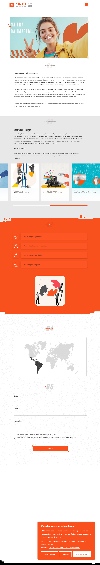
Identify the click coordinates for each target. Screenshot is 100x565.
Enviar (50, 448)
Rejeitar (65, 554)
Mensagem (18, 421)
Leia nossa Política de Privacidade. (64, 548)
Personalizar (49, 554)
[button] (50, 236)
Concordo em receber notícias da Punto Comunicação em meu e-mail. (37, 434)
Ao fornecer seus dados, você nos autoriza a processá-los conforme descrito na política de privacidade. (46, 437)
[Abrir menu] (86, 4)
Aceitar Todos (82, 554)
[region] (66, 541)
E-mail (17, 408)
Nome (17, 396)
